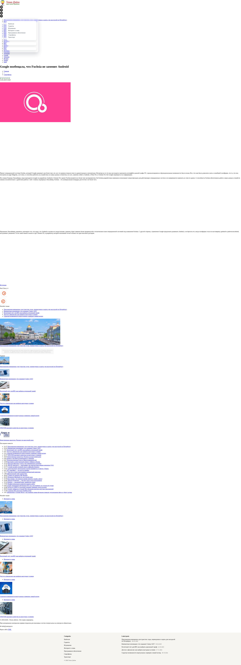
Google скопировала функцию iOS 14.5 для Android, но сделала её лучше (30, 485)
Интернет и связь (9, 499)
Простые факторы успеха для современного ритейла (24, 463)
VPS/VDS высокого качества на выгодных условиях (17, 428)
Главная (6, 71)
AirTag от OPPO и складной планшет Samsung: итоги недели (27, 487)
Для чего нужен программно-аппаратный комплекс (24, 472)
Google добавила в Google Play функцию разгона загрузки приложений (30, 489)
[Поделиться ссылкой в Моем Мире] (7, 78)
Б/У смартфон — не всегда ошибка (18, 470)
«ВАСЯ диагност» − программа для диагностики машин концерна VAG (30, 465)
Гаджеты (67, 642)
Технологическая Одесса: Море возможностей (22, 460)
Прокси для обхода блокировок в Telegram (20, 458)
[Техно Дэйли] (10, 5)
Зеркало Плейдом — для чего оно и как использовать (25, 480)
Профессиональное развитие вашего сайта (21, 484)
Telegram (6, 57)
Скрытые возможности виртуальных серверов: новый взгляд (23, 316)
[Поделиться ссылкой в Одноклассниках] (9, 78)
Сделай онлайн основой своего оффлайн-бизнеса (23, 467)
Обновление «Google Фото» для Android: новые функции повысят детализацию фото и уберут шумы (39, 492)
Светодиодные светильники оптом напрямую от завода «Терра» (28, 468)
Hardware (67, 639)
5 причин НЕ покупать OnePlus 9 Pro (19, 490)
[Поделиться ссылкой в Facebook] (3, 78)
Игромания (67, 645)
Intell (5, 62)
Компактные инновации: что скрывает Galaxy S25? (20, 311)
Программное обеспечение (72, 651)
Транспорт (67, 657)
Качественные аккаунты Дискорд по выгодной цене (17, 440)
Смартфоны (7, 74)
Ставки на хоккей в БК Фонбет (18, 475)
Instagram (7, 53)
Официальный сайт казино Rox (17, 474)
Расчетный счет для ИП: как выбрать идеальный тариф (21, 313)
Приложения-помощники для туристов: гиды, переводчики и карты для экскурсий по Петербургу (35, 309)
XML (9, 629)
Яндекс (6, 58)
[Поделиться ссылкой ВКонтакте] (1, 78)
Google (6, 55)
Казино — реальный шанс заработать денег (21, 482)
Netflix (6, 60)
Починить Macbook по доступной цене (20, 477)
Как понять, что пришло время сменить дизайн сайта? (24, 479)
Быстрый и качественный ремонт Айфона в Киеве (24, 462)
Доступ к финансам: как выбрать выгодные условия (20, 314)
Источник (3, 285)
